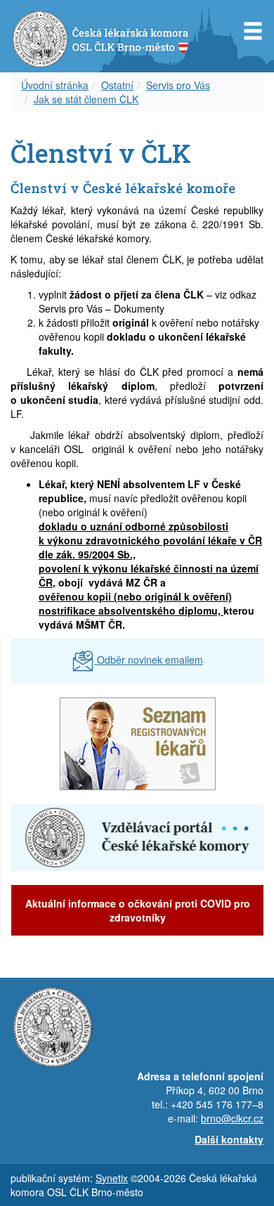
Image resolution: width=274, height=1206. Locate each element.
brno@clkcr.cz (232, 1118)
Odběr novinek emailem (148, 660)
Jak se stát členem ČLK (86, 99)
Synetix (112, 1178)
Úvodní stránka (55, 85)
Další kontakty (229, 1139)
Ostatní (117, 85)
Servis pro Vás (178, 85)
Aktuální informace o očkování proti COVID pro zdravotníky (137, 910)
